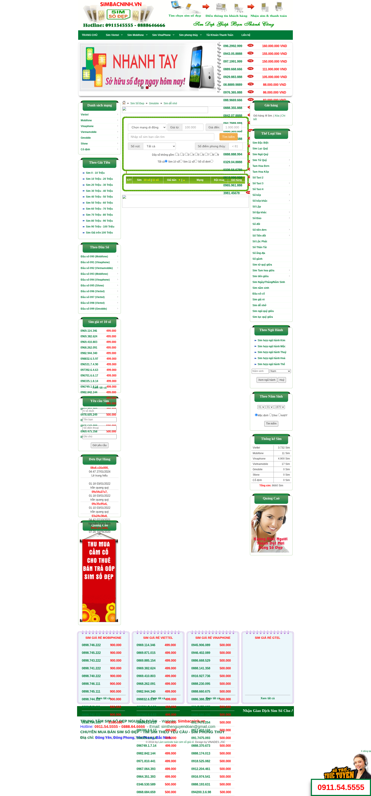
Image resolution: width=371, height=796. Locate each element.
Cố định (85, 149)
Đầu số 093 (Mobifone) (94, 273)
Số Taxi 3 (257, 183)
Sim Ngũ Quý (260, 154)
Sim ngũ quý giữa (263, 311)
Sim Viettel (111, 35)
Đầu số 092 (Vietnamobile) (97, 268)
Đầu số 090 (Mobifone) (94, 256)
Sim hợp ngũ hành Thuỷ (272, 352)
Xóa (277, 115)
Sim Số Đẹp (137, 103)
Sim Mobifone (134, 35)
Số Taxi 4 (257, 189)
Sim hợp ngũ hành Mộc (272, 346)
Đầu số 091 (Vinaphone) (95, 262)
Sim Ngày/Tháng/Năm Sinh (268, 282)
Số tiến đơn (259, 229)
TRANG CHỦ (89, 35)
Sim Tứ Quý (259, 160)
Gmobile (86, 137)
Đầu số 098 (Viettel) (93, 302)
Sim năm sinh (260, 287)
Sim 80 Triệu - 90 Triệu (99, 220)
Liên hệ (246, 35)
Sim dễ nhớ (170, 103)
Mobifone (86, 120)
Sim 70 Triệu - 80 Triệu (99, 214)
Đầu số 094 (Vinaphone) (95, 279)
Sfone (84, 143)
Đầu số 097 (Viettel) (93, 297)
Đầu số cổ (258, 293)
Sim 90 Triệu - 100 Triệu (100, 226)
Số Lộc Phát (259, 241)
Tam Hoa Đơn (260, 165)
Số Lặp (256, 206)
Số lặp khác (259, 212)
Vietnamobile (89, 132)
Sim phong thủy (187, 35)
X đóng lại (366, 751)
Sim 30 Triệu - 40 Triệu (99, 190)
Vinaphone (87, 126)
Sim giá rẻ (258, 299)
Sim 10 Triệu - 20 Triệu (99, 178)
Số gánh (257, 258)
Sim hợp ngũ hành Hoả (271, 358)
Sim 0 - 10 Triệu (95, 172)
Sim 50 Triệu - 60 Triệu (99, 202)
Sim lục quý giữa (262, 316)
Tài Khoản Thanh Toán (219, 35)
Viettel (84, 114)
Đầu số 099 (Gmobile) (94, 308)
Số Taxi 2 (257, 177)
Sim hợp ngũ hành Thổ (271, 364)
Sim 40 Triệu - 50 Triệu (99, 196)
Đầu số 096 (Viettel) (93, 291)
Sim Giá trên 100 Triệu (99, 232)
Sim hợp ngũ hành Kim (271, 340)
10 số (147, 179)
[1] (147, 67)
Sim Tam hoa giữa (263, 270)
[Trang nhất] (124, 103)
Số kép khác (260, 200)
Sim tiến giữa (260, 276)
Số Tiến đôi (259, 235)
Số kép (256, 195)
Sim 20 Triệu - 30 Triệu (99, 184)
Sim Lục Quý (260, 148)
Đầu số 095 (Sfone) (92, 285)
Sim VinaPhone (160, 35)
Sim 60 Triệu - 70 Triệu (99, 208)
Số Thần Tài (259, 247)
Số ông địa (258, 253)
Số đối (256, 224)
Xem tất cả (99, 387)
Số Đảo (256, 218)
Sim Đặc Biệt (260, 142)
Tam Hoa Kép (260, 171)
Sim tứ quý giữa (262, 264)
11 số (155, 179)
